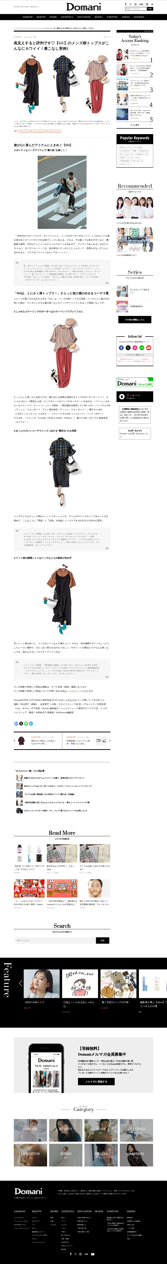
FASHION (28, 17)
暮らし (63, 1218)
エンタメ (64, 1225)
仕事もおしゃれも (142, 154)
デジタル (53, 1225)
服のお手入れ (144, 151)
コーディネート (19, 1218)
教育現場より (81, 1225)
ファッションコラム (36, 28)
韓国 (122, 157)
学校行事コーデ (82, 1221)
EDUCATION (83, 17)
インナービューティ (38, 1242)
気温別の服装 (125, 161)
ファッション (24, 28)
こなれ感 (139, 147)
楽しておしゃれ (138, 161)
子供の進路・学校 (83, 1232)
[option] (52, 989)
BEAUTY (41, 17)
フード (63, 1221)
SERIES (126, 17)
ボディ (34, 1228)
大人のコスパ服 (50, 28)
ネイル (34, 1239)
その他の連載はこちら (135, 319)
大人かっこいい (126, 164)
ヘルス (63, 1228)
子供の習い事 (81, 1228)
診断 (134, 151)
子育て (63, 1232)
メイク (34, 1218)
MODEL (99, 17)
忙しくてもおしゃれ (39, 131)
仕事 (51, 1221)
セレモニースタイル (134, 157)
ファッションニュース (21, 1228)
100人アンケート (67, 1246)
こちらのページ (74, 691)
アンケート (133, 395)
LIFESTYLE (67, 17)
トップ (16, 28)
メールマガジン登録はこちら (135, 355)
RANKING (139, 17)
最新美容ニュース (38, 1232)
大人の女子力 (125, 151)
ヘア (33, 1225)
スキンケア (35, 1221)
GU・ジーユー (25, 131)
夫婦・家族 (65, 1239)
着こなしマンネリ (54, 131)
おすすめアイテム (20, 1225)
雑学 (51, 1218)
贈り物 (63, 1249)
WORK (53, 17)
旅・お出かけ (65, 1235)
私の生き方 (65, 1242)
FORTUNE (112, 17)
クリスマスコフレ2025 (39, 1235)
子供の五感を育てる (83, 1218)
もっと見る (135, 125)
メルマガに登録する (96, 1081)
